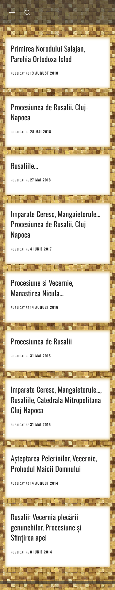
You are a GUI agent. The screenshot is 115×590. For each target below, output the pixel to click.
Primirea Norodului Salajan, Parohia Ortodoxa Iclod (48, 53)
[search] (27, 12)
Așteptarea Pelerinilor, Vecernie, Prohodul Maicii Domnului (54, 463)
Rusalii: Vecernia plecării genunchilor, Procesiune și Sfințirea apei (46, 527)
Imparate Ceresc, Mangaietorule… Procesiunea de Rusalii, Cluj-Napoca (55, 224)
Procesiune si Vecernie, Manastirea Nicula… (42, 287)
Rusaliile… (24, 165)
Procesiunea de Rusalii (41, 341)
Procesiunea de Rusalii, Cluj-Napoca (49, 112)
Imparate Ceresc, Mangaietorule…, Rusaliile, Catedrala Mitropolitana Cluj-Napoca (56, 399)
